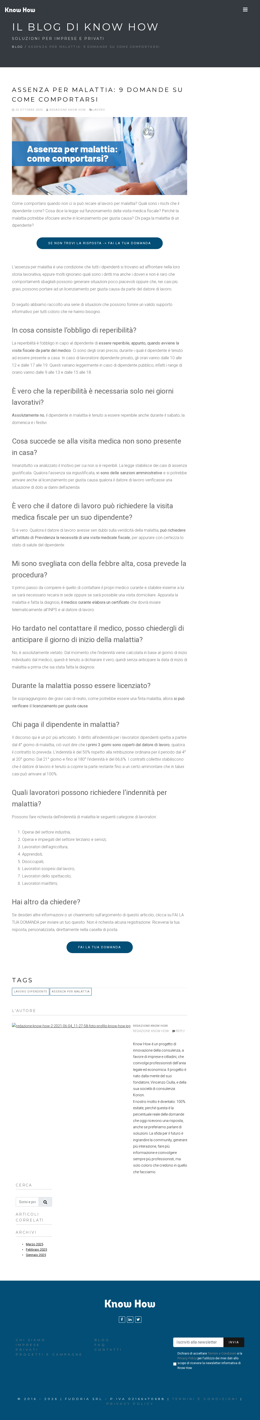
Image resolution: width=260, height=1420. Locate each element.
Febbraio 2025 (36, 1249)
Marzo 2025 (34, 1244)
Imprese (28, 1345)
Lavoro (99, 109)
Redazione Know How (67, 109)
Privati (27, 1349)
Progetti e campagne (49, 1354)
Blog (17, 46)
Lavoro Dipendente (30, 991)
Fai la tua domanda (99, 947)
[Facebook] (122, 1319)
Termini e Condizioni (222, 1353)
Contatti (108, 1349)
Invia (234, 1342)
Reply (180, 1031)
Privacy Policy (187, 1358)
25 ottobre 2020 (28, 109)
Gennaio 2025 (36, 1255)
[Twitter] (138, 1319)
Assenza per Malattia (71, 991)
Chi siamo (31, 1340)
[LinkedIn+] (130, 1319)
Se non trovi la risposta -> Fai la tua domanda (99, 243)
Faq (100, 1345)
